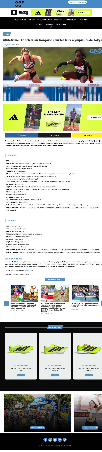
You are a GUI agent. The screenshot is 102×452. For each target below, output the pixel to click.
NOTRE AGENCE (60, 24)
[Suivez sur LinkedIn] (20, 6)
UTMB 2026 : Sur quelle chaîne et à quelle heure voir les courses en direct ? (85, 305)
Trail (52, 314)
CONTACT (81, 2)
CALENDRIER (49, 24)
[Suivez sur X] (20, 2)
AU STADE (39, 24)
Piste (6, 34)
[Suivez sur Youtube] (16, 6)
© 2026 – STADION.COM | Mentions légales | (52, 446)
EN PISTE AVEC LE (35, 20)
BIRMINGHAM (18, 20)
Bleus (64, 141)
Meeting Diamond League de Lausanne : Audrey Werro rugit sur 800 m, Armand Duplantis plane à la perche (23, 305)
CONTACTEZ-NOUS (89, 428)
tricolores (64, 143)
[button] (6, 303)
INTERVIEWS (84, 20)
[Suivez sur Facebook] (16, 2)
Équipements (71, 20)
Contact (68, 446)
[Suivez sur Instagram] (23, 2)
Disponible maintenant (21, 365)
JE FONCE (21, 375)
